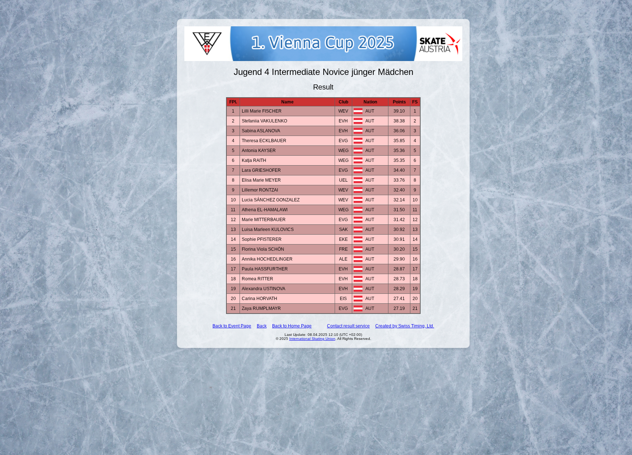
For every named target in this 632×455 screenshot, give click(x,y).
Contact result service (348, 326)
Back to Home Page (292, 326)
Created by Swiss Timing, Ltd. (404, 326)
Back (262, 326)
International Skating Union (312, 339)
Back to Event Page (231, 326)
